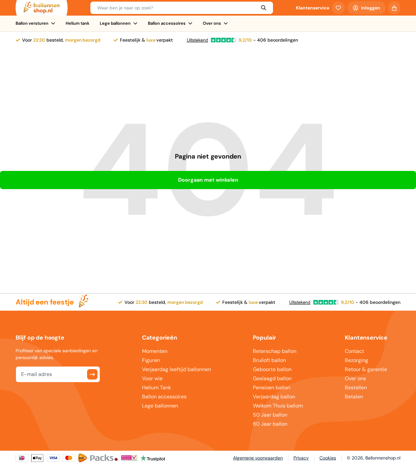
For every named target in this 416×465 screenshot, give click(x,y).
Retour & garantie (366, 369)
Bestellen (356, 387)
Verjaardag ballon (274, 396)
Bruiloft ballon (269, 360)
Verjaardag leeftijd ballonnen (176, 369)
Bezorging (356, 360)
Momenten (154, 351)
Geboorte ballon (272, 369)
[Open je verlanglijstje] (338, 7)
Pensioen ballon (271, 387)
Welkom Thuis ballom (278, 405)
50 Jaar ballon (270, 414)
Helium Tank (156, 387)
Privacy (301, 458)
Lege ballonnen (115, 23)
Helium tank (77, 23)
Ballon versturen (32, 23)
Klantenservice (312, 8)
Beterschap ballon (274, 351)
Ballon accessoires (167, 23)
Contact (354, 351)
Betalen (354, 396)
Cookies (327, 458)
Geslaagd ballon (272, 378)
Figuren (151, 360)
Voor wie (152, 378)
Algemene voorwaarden (258, 458)
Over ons (212, 23)
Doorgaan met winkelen (208, 179)
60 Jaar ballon (270, 423)
